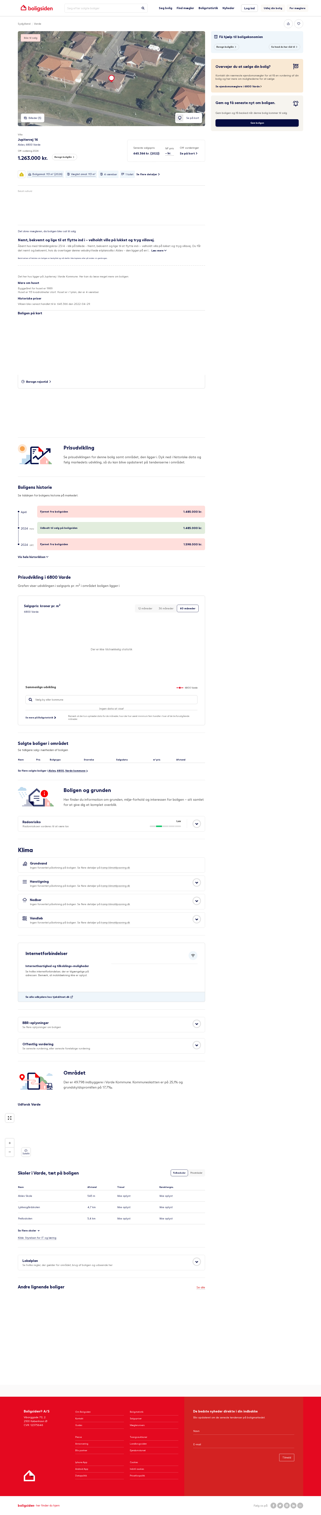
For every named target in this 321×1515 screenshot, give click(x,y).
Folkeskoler (179, 1172)
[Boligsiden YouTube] (300, 1506)
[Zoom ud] (9, 1151)
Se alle (201, 1287)
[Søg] (143, 8)
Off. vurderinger (189, 147)
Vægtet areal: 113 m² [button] (83, 174)
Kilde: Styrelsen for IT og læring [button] (37, 1237)
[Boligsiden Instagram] (287, 1506)
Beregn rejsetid (37, 381)
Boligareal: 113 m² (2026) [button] (47, 174)
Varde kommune (75, 770)
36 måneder (166, 608)
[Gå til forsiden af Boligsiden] (37, 8)
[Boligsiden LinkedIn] (293, 1506)
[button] (169, 151)
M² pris (169, 148)
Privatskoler (196, 1172)
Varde (37, 23)
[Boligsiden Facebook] (273, 1506)
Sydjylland (24, 23)
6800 (60, 770)
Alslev (52, 770)
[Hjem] (29, 1475)
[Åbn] (196, 823)
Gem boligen (257, 122)
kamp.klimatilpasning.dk (115, 867)
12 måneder (145, 608)
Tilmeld (286, 1457)
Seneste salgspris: (144, 147)
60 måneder (187, 608)
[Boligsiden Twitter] (280, 1506)
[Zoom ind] (9, 1143)
